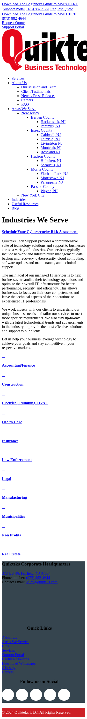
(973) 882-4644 (14, 18)
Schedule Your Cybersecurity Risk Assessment (40, 232)
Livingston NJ (51, 143)
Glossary (8, 668)
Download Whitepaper (19, 663)
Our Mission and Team (38, 87)
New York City (32, 195)
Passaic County (42, 186)
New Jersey (30, 113)
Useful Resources (25, 204)
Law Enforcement (17, 460)
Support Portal (14, 9)
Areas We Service (15, 642)
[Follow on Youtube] (64, 695)
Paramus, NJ (50, 126)
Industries (19, 199)
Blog (15, 208)
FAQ (25, 104)
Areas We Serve (24, 109)
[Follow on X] (22, 695)
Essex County (41, 130)
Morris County (42, 169)
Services (18, 78)
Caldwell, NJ (51, 135)
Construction (12, 384)
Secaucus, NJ (51, 165)
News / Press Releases (38, 96)
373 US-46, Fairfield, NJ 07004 (26, 573)
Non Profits (11, 535)
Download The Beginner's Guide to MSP (39, 14)
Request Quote (61, 9)
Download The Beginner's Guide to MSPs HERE (40, 4)
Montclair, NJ (51, 148)
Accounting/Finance (18, 365)
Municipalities (13, 516)
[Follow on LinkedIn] (50, 695)
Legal (6, 479)
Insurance (10, 441)
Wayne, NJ (49, 191)
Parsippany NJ (52, 182)
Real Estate (11, 554)
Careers (27, 100)
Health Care (12, 422)
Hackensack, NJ (53, 122)
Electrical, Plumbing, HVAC (25, 403)
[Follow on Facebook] (8, 695)
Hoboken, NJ (51, 161)
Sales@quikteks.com (42, 582)
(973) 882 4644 (37, 9)
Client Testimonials (36, 91)
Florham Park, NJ (54, 174)
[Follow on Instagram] (36, 695)
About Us (19, 83)
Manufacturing (14, 497)
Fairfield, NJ (50, 139)
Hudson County (43, 156)
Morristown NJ (52, 178)
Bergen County (42, 117)
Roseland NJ (50, 152)
